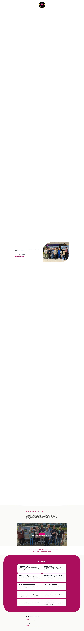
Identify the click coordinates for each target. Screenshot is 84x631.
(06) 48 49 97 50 (22, 254)
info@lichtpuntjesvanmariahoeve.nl (21, 253)
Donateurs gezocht (19, 256)
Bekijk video (42, 533)
